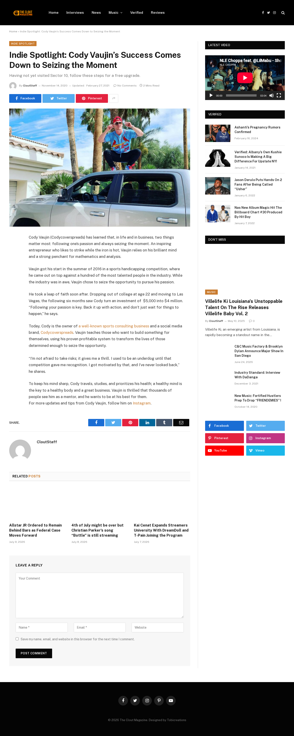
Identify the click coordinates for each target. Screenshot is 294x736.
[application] (245, 77)
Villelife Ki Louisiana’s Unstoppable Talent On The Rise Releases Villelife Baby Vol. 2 (244, 307)
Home (54, 12)
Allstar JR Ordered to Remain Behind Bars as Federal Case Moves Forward (35, 530)
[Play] (211, 95)
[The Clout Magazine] (23, 12)
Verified (136, 12)
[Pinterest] (13, 284)
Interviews (75, 12)
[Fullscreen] (279, 95)
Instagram (142, 403)
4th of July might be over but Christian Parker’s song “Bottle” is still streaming (97, 530)
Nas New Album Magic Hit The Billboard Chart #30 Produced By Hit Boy (258, 212)
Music (114, 12)
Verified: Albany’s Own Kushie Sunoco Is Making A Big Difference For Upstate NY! (258, 156)
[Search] (282, 13)
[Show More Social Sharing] (113, 98)
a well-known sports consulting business (114, 326)
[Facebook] (13, 249)
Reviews (158, 12)
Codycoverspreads (57, 332)
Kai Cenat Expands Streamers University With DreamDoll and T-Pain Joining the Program (161, 530)
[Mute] (271, 95)
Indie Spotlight (23, 43)
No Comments (127, 85)
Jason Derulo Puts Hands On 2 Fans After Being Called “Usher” (258, 184)
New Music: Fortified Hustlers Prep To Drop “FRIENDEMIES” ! (258, 398)
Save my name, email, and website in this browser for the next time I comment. (78, 639)
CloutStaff (30, 85)
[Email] (13, 296)
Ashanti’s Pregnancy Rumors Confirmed (257, 129)
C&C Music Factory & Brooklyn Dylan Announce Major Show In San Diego (259, 351)
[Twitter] (13, 260)
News (96, 12)
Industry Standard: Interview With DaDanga (257, 375)
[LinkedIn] (13, 272)
